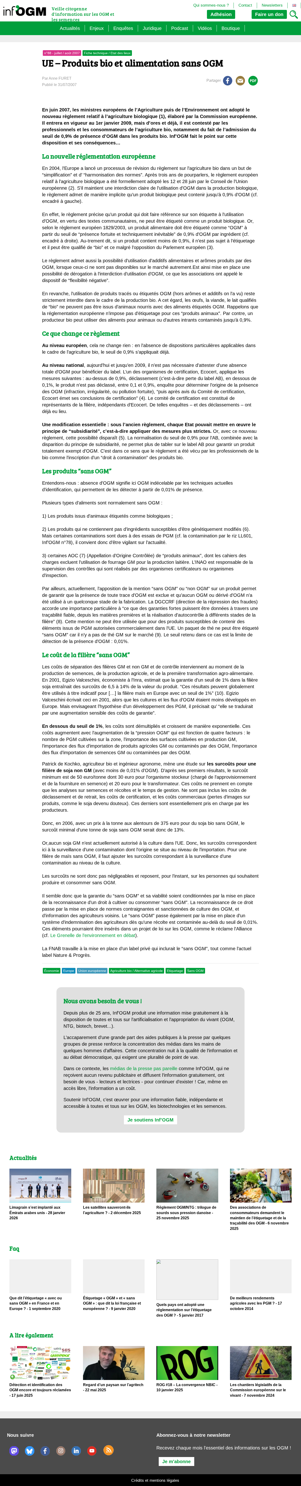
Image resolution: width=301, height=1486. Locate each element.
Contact (245, 5)
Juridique (152, 28)
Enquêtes (123, 28)
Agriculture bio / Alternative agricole (136, 971)
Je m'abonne (176, 1461)
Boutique (231, 28)
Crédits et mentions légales (155, 1480)
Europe (68, 971)
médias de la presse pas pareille (143, 1068)
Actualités (70, 28)
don (269, 14)
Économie (51, 971)
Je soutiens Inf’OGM (150, 1119)
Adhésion (221, 14)
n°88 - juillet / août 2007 (62, 53)
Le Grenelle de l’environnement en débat (92, 935)
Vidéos (205, 28)
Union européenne (92, 971)
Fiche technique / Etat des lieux (107, 53)
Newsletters (272, 5)
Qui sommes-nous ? (211, 5)
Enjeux (97, 28)
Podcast (179, 28)
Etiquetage (175, 971)
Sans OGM (195, 971)
